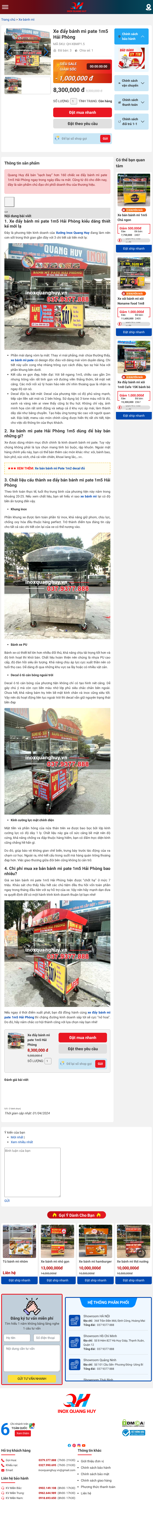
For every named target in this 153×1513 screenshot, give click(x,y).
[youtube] (84, 1445)
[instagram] (79, 1445)
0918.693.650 (47, 1498)
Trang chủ (8, 19)
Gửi (105, 138)
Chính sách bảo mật (95, 1474)
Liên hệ (86, 1493)
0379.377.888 (47, 1460)
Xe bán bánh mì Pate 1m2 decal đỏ (60, 468)
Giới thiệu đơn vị (92, 1461)
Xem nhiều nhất (22, 1142)
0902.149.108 (47, 1488)
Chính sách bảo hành (96, 1468)
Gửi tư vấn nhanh (32, 1379)
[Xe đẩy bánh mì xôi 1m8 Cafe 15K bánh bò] (134, 357)
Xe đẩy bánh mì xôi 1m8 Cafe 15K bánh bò (134, 384)
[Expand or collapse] (6, 211)
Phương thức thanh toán (98, 1487)
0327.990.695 (47, 1465)
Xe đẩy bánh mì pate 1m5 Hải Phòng (38, 1040)
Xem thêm (23, 1433)
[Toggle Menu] (5, 7)
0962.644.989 (47, 1493)
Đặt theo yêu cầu (83, 123)
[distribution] (148, 7)
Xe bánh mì (26, 19)
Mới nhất (17, 1137)
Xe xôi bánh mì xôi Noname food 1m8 (131, 301)
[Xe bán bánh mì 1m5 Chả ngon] (134, 190)
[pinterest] (74, 1445)
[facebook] (69, 1445)
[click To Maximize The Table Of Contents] (9, 202)
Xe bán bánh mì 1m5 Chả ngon (132, 217)
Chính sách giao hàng (96, 1480)
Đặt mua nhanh (82, 112)
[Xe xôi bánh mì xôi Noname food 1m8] (134, 273)
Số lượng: (61, 101)
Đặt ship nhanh (134, 248)
